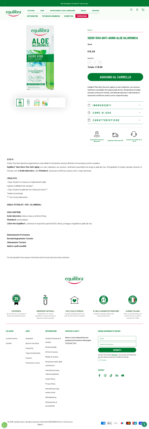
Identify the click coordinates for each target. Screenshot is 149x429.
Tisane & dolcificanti (33, 353)
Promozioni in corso (33, 363)
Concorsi (29, 358)
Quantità (90, 58)
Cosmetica (29, 348)
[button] (131, 9)
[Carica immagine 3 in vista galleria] (37, 102)
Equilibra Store (19, 422)
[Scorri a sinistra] (5, 3)
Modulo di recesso (51, 357)
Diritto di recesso (51, 352)
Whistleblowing (50, 397)
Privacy (114, 355)
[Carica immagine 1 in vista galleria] (20, 102)
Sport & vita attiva (32, 343)
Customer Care (70, 343)
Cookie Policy (50, 379)
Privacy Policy (50, 384)
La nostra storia (11, 338)
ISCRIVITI (117, 350)
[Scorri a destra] (143, 3)
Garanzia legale (51, 347)
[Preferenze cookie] (4, 425)
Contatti (9, 343)
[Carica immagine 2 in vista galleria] (28, 102)
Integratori (29, 338)
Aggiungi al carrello (115, 77)
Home (89, 30)
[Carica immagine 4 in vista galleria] (45, 102)
